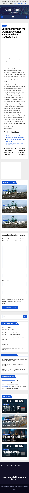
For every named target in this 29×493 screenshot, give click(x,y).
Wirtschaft (6, 404)
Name (4, 272)
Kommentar (5, 244)
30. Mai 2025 (8, 425)
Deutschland (6, 449)
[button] (24, 17)
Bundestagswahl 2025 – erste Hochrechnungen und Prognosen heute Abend (13, 193)
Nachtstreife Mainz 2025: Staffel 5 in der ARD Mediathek (14, 437)
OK (25, 3)
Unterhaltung (6, 434)
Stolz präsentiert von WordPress (7, 486)
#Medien (9, 61)
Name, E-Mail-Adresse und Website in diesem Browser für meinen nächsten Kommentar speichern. (13, 301)
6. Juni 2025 (8, 410)
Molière (4, 384)
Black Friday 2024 (6, 386)
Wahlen (14, 489)
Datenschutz (10, 465)
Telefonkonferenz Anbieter (8, 380)
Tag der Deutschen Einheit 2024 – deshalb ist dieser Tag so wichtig (14, 223)
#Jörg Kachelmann (21, 58)
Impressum (4, 465)
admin (13, 196)
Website (4, 289)
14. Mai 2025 (8, 455)
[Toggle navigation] (13, 17)
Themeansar (25, 486)
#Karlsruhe (4, 61)
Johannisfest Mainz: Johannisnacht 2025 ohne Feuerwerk (12, 452)
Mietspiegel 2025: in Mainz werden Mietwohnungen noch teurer (13, 407)
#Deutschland (14, 58)
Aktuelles (6, 190)
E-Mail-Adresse (6, 280)
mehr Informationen (18, 3)
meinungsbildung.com (14, 10)
